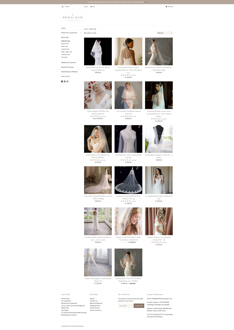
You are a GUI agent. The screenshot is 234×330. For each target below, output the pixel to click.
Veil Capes (64, 57)
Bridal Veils (71, 37)
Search (92, 299)
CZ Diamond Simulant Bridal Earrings (73, 312)
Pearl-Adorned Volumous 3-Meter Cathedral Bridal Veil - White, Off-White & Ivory (128, 70)
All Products (65, 299)
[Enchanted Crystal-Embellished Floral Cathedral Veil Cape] (128, 180)
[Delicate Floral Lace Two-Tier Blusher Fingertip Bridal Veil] (98, 51)
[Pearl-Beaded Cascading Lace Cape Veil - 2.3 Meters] (159, 139)
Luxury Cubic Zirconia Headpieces (73, 306)
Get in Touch (65, 76)
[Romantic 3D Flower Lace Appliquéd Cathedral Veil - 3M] (159, 221)
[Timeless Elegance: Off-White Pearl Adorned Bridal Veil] (98, 95)
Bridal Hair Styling (67, 67)
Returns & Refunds (96, 303)
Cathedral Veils (65, 54)
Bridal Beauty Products (69, 315)
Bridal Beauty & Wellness (69, 72)
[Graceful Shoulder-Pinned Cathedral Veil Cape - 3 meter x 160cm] (98, 221)
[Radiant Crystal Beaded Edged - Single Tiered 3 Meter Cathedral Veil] (128, 221)
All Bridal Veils (65, 41)
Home (63, 28)
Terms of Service (95, 310)
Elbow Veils (64, 46)
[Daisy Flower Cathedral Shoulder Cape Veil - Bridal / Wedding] (98, 180)
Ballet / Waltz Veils (66, 52)
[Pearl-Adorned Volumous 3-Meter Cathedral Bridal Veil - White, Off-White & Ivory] (128, 51)
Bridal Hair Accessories (71, 33)
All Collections (66, 301)
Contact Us (93, 301)
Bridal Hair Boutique (77, 326)
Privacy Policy (95, 308)
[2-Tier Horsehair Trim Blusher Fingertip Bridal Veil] (128, 95)
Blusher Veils (65, 43)
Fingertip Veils (65, 49)
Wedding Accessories (68, 62)
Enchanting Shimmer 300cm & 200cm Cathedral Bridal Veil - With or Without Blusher (158, 113)
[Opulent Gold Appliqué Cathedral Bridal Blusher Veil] (98, 262)
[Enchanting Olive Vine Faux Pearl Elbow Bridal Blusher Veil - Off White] (128, 262)
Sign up (92, 6)
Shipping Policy (95, 306)
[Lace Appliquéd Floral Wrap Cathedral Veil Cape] (159, 180)
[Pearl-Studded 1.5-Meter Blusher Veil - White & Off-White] (98, 139)
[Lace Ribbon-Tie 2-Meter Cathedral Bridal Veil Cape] (128, 139)
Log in (86, 6)
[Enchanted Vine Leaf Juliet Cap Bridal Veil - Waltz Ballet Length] (159, 51)
